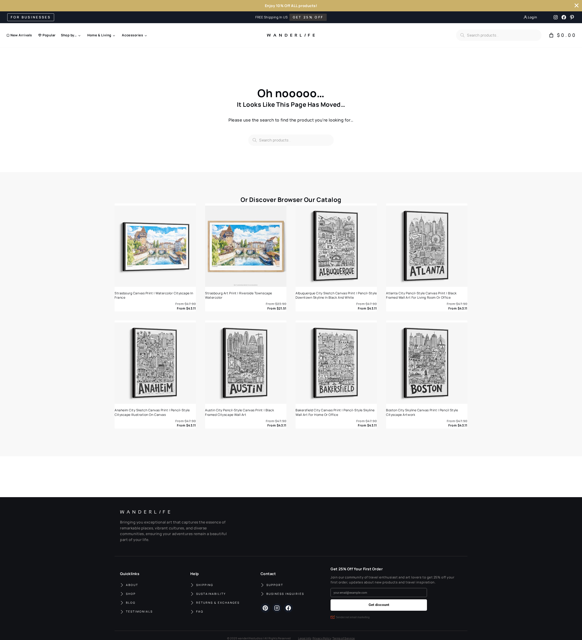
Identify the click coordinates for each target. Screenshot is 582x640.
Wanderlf (289, 35)
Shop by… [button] (69, 35)
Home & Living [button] (99, 35)
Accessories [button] (132, 35)
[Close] (576, 5)
